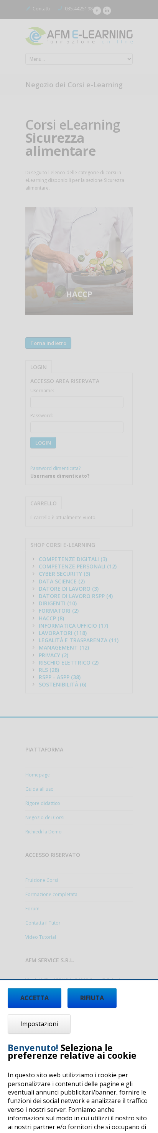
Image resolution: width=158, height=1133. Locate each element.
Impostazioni (39, 1024)
